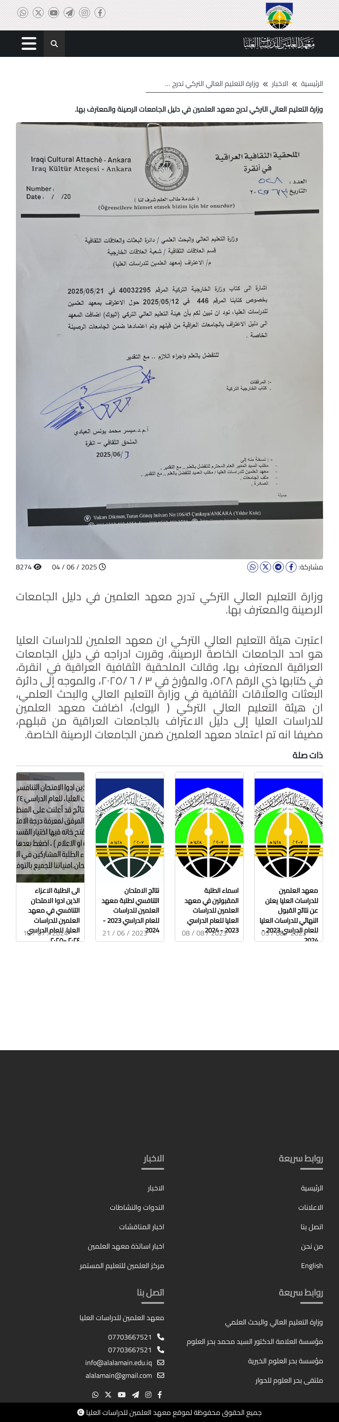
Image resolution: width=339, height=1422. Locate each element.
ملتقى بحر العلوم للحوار (289, 1380)
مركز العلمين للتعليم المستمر (122, 1265)
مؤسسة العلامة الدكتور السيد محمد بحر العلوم (255, 1341)
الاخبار (156, 1187)
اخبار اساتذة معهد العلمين (126, 1246)
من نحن (312, 1246)
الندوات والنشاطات (137, 1207)
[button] (29, 43)
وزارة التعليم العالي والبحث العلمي (274, 1321)
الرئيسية (312, 83)
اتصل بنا (312, 1226)
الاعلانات (310, 1207)
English (312, 1265)
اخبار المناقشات (141, 1226)
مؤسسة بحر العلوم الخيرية (285, 1360)
